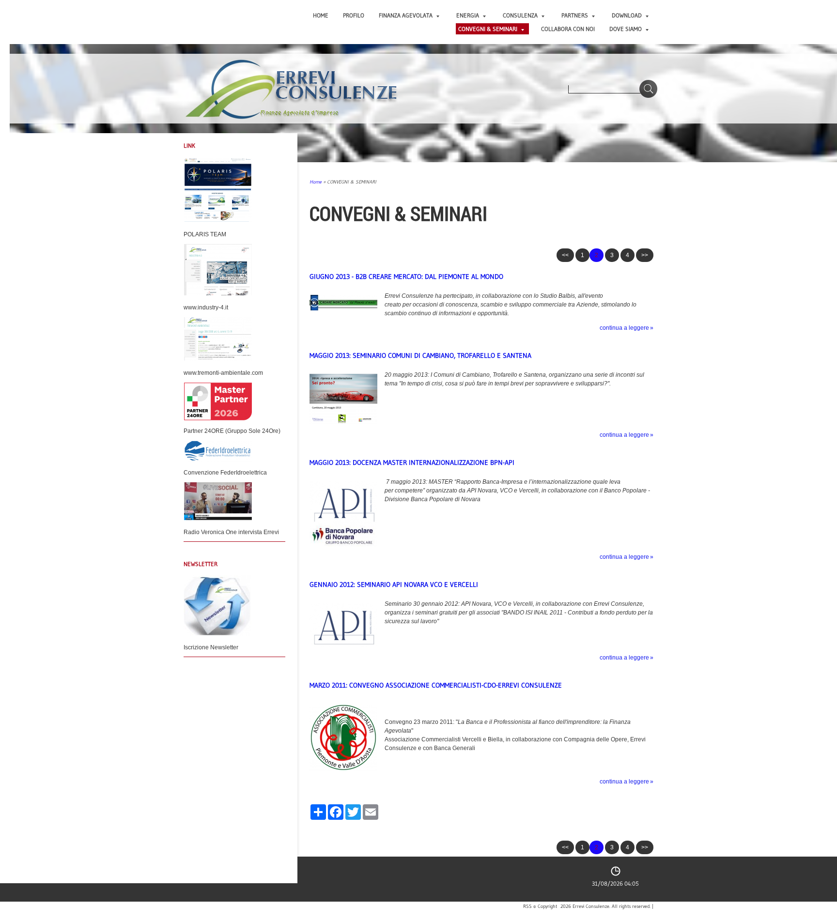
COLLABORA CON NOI (568, 28)
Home (320, 15)
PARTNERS (574, 15)
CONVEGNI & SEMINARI (487, 28)
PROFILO (353, 15)
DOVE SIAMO (625, 28)
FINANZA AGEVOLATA (406, 15)
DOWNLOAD (627, 15)
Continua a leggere (624, 328)
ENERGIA (467, 15)
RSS (527, 906)
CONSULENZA (520, 15)
